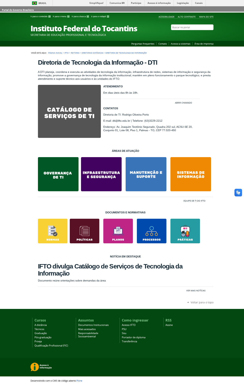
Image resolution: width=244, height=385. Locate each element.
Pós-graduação (43, 337)
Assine (169, 325)
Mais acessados (87, 329)
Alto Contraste (187, 16)
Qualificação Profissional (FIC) (51, 345)
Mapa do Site (206, 16)
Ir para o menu (61, 16)
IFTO (66, 52)
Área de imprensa (204, 43)
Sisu (124, 333)
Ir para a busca (80, 16)
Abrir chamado (183, 102)
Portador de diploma (133, 337)
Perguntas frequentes (142, 43)
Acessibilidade (166, 16)
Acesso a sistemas (180, 43)
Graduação (41, 333)
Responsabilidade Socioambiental (88, 335)
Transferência (129, 341)
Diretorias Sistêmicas (92, 52)
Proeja (38, 341)
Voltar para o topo (202, 302)
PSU (124, 329)
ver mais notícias (195, 290)
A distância (41, 325)
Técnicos (39, 329)
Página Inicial (55, 52)
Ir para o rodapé (99, 16)
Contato (162, 43)
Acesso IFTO (129, 325)
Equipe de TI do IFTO (194, 200)
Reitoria (75, 52)
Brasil (43, 3)
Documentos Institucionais (93, 325)
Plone (79, 380)
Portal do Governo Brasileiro (18, 10)
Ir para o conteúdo (40, 16)
